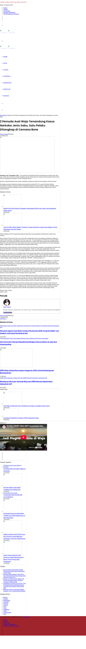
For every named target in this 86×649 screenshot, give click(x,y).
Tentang (5, 9)
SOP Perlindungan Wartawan (11, 14)
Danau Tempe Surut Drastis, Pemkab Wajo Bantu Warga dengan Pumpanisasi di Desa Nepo (14, 571)
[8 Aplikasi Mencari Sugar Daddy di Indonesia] (14, 467)
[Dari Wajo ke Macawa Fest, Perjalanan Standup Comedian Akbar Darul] (12, 404)
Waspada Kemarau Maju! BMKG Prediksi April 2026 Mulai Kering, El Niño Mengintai (14, 516)
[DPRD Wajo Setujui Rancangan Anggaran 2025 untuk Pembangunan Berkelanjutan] (16, 367)
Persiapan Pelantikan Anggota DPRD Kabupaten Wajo (21, 418)
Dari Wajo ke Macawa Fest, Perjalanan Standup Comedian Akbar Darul (26, 406)
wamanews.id (26, 617)
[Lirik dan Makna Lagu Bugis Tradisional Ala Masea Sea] (12, 485)
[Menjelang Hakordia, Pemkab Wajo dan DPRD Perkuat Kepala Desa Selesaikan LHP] (23, 378)
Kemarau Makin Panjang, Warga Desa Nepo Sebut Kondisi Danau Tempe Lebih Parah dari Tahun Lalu (14, 576)
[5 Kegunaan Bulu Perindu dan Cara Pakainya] (10, 493)
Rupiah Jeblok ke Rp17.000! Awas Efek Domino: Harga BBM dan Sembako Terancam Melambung (14, 536)
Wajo (5, 115)
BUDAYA (6, 95)
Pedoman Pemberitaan (9, 12)
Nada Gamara (3, 134)
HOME (5, 56)
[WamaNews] (8, 33)
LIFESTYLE (6, 89)
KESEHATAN (7, 82)
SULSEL (5, 69)
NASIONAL (6, 76)
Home (1, 115)
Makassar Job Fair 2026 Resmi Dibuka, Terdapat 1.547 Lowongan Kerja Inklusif (14, 590)
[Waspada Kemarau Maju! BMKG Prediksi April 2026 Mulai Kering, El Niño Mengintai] (12, 511)
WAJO (5, 63)
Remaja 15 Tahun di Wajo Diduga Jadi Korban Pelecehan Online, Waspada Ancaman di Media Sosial (13, 580)
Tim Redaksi (6, 11)
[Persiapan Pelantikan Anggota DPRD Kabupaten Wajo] (11, 416)
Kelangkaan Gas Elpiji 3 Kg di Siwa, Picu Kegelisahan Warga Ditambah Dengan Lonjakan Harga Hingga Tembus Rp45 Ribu (14, 586)
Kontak (5, 8)
